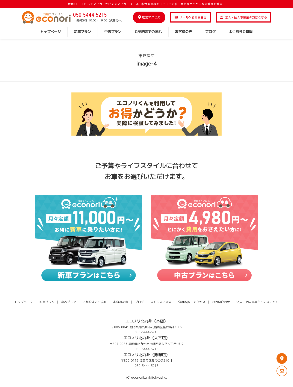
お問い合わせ (221, 302)
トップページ (50, 31)
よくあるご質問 (241, 31)
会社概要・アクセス (191, 302)
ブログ (210, 31)
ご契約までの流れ (148, 31)
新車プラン (82, 31)
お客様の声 (183, 31)
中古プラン (112, 31)
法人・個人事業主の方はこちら (245, 17)
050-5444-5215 (90, 15)
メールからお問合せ (193, 17)
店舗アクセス (151, 17)
